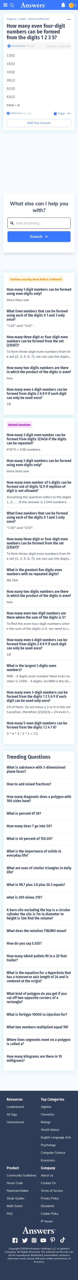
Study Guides (15, 1198)
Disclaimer (47, 1206)
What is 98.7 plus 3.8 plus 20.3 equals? (36, 884)
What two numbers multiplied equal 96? (37, 1027)
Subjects (11, 18)
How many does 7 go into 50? (29, 826)
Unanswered (15, 1122)
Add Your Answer (39, 123)
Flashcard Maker (18, 1191)
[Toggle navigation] (5, 5)
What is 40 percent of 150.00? (30, 838)
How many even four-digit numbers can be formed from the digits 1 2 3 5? (36, 32)
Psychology (48, 1145)
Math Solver (15, 1206)
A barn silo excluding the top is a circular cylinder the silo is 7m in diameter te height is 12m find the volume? (38, 914)
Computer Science (53, 1153)
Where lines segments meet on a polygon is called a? (38, 1041)
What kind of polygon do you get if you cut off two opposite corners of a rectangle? (37, 997)
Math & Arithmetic (38, 18)
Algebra (46, 1107)
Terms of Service (52, 1191)
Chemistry (47, 1114)
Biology (46, 1122)
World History (50, 1130)
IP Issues (47, 1221)
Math (22, 18)
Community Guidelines (21, 1175)
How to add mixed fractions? (29, 784)
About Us (47, 1175)
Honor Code (15, 1183)
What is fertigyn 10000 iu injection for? (37, 1014)
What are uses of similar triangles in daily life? (39, 870)
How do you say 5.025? (24, 943)
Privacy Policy (50, 1198)
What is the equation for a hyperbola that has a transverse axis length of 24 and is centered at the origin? (39, 976)
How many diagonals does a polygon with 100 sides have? (39, 798)
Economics (48, 1160)
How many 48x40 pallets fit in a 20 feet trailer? (37, 958)
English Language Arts (56, 1137)
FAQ (9, 1214)
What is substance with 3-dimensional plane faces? (36, 769)
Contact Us (48, 1183)
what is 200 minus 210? (24, 897)
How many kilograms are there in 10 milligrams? (34, 1058)
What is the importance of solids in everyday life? (34, 853)
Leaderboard (15, 1107)
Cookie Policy (49, 1214)
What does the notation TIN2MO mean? (37, 931)
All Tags (12, 1114)
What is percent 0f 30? (24, 813)
